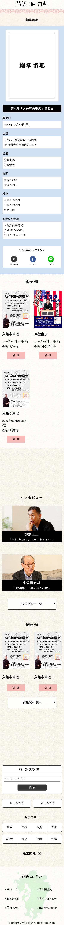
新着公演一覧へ (32, 702)
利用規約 (47, 889)
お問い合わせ (49, 908)
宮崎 (39, 838)
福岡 (9, 827)
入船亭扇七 (10, 334)
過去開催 (29, 853)
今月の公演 (16, 803)
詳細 (17, 355)
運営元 (14, 908)
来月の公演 (47, 803)
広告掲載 (14, 898)
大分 (24, 838)
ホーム (14, 889)
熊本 (54, 827)
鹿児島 (10, 838)
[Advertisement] (32, 471)
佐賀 (39, 827)
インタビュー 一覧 (31, 603)
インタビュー (49, 898)
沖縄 (54, 838)
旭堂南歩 (41, 334)
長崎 (24, 827)
